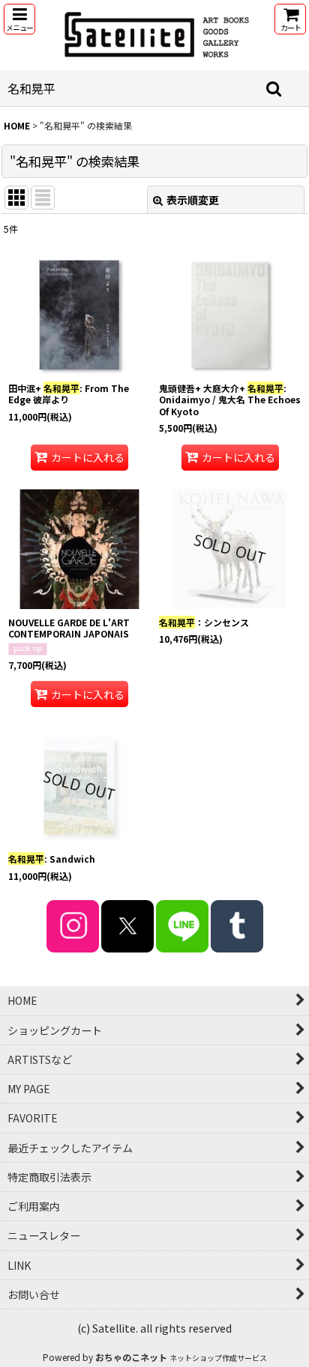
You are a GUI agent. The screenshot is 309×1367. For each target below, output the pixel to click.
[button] (19, 19)
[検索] (274, 88)
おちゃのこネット (131, 1357)
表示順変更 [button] (192, 199)
